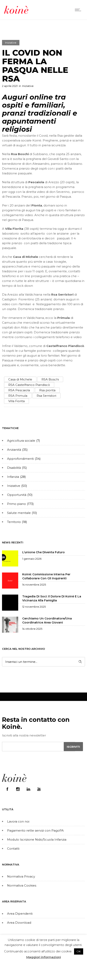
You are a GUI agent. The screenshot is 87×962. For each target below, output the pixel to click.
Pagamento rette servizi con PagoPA (35, 830)
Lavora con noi (18, 821)
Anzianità (14, 450)
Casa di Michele (20, 379)
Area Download (19, 922)
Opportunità (16, 495)
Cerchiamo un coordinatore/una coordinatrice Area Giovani (47, 620)
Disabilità (14, 468)
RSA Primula (17, 396)
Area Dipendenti (20, 913)
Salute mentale (19, 513)
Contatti (13, 848)
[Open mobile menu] (79, 10)
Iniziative (13, 486)
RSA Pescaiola (19, 390)
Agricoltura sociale (21, 440)
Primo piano (16, 504)
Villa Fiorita (16, 401)
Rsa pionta (47, 390)
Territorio (14, 522)
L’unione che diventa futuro (43, 552)
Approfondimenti (20, 459)
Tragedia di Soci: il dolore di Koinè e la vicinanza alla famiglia (51, 598)
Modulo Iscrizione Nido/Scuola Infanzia (36, 839)
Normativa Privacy (21, 876)
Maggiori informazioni (43, 957)
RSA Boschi (50, 379)
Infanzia (13, 477)
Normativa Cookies (21, 885)
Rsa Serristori (46, 396)
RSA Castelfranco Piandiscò (29, 385)
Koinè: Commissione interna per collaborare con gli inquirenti (46, 576)
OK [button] (78, 951)
